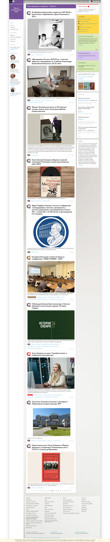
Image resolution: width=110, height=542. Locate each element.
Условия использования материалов (47, 537)
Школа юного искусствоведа (85, 27)
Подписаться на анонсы (83, 31)
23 (66, 490)
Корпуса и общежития (30, 507)
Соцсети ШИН (81, 16)
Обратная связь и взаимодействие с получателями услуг (51, 521)
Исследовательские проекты (68, 501)
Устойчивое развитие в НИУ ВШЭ (32, 503)
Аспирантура (12, 41)
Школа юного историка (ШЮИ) (85, 36)
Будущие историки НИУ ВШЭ (85, 19)
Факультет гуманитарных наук (16, 4)
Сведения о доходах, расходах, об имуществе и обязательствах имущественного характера (32, 518)
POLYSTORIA (80, 78)
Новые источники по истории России (85, 76)
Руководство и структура (31, 501)
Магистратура (13, 39)
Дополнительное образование (50, 513)
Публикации (81, 94)
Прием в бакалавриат (49, 505)
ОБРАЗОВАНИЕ (48, 498)
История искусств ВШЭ (84, 21)
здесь (74, 539)
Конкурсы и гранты (66, 511)
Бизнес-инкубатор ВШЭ (49, 516)
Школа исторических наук (16, 10)
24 (68, 490)
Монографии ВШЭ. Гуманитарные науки (86, 81)
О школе (12, 25)
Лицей (46, 499)
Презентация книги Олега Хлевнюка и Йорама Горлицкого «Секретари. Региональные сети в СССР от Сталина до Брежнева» (50, 447)
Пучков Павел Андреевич (15, 72)
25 (70, 490)
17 (54, 490)
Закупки (27, 509)
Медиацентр (84, 507)
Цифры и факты (29, 499)
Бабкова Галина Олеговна (15, 62)
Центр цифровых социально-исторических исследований (86, 66)
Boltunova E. (80, 111)
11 (42, 490)
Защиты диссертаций (67, 507)
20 (60, 490)
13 (46, 490)
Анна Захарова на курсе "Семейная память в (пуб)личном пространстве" (49, 354)
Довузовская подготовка (49, 501)
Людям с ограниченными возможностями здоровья (34, 523)
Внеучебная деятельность (84, 53)
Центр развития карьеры (49, 515)
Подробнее (81, 45)
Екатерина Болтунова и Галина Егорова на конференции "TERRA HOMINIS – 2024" (48, 258)
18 (56, 490)
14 (48, 490)
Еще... (79, 136)
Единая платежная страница (31, 525)
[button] (98, 42)
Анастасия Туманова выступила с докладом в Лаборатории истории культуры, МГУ (49, 402)
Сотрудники (12, 27)
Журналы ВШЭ (84, 509)
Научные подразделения (67, 499)
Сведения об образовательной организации (34, 520)
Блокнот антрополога (83, 29)
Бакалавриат (12, 35)
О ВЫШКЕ (28, 498)
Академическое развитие (67, 509)
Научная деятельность (14, 29)
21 (62, 490)
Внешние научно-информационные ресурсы (71, 513)
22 (64, 490)
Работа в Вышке (29, 527)
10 (40, 490)
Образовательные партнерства (50, 518)
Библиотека (84, 499)
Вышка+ (46, 507)
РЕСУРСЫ (84, 498)
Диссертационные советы (68, 505)
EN (91, 1)
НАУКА (64, 498)
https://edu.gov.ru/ (54, 532)
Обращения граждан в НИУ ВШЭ (32, 511)
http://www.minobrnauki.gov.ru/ (32, 532)
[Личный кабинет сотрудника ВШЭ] (96, 1)
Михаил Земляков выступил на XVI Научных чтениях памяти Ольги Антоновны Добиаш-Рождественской (49, 109)
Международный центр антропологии (86, 69)
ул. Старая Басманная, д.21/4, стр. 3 (14, 49)
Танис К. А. (85, 130)
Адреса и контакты (37, 537)
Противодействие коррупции (31, 515)
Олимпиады (47, 503)
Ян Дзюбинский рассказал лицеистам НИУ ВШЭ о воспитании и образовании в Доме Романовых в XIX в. (52, 14)
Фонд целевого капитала (30, 513)
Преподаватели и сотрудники (31, 505)
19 (58, 490)
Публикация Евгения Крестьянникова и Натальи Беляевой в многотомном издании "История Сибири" (51, 306)
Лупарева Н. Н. (81, 100)
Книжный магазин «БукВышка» (87, 503)
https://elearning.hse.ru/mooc (80, 532)
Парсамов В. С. (87, 100)
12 (44, 490)
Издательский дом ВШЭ (86, 501)
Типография (84, 505)
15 (50, 490)
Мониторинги (65, 503)
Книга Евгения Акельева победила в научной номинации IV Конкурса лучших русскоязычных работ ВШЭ (50, 162)
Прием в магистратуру (49, 509)
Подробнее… (86, 11)
